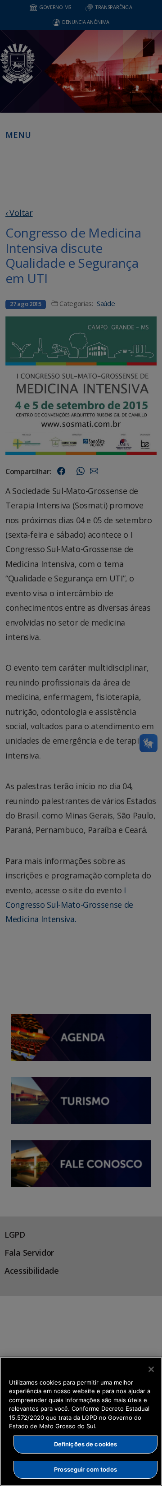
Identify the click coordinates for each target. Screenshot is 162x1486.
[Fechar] (151, 1369)
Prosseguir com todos (85, 1469)
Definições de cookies (85, 1444)
